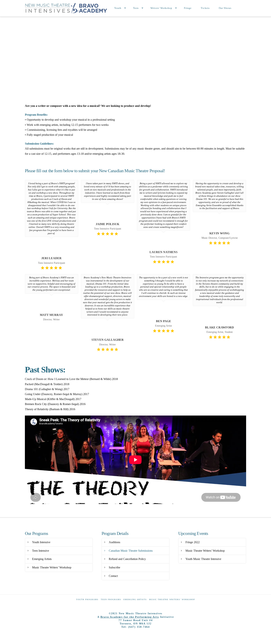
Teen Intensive (40, 550)
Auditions (114, 542)
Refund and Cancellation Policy (127, 559)
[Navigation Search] (241, 8)
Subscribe (114, 567)
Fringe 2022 (192, 542)
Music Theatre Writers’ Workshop (51, 567)
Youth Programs (87, 599)
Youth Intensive (41, 542)
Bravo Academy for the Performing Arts (129, 617)
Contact (113, 575)
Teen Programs (111, 599)
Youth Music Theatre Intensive (203, 559)
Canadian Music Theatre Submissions (131, 550)
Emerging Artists (42, 559)
